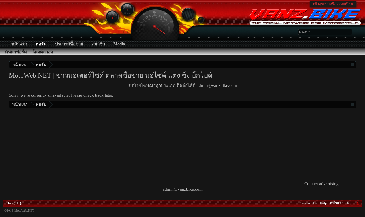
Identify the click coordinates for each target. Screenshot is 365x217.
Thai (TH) (13, 203)
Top (349, 203)
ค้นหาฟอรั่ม (16, 52)
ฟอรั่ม (41, 44)
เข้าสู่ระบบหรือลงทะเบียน (333, 4)
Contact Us (308, 203)
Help (323, 203)
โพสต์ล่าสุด (43, 52)
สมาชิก (98, 44)
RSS (357, 203)
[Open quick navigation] (352, 64)
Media (119, 44)
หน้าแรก (19, 44)
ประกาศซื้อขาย (69, 44)
